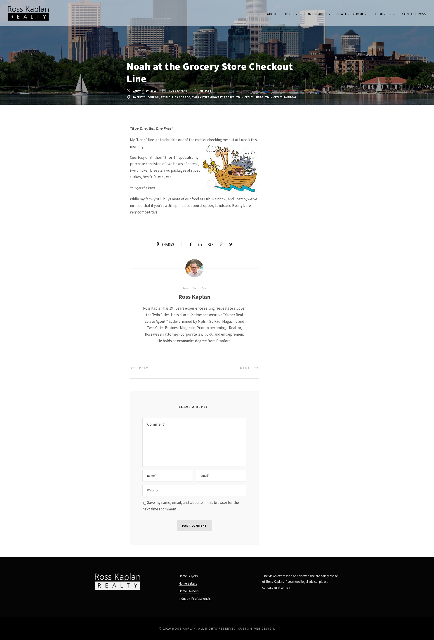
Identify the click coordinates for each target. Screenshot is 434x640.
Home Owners (189, 591)
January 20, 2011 (145, 90)
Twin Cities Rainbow (280, 97)
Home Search (315, 14)
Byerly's (139, 97)
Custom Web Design (256, 628)
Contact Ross (414, 14)
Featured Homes (351, 14)
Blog (289, 14)
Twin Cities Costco (175, 97)
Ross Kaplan (178, 90)
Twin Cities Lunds (250, 97)
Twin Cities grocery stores (213, 97)
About (272, 14)
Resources (382, 14)
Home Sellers (188, 583)
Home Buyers (188, 576)
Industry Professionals (195, 598)
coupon (153, 97)
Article (205, 90)
